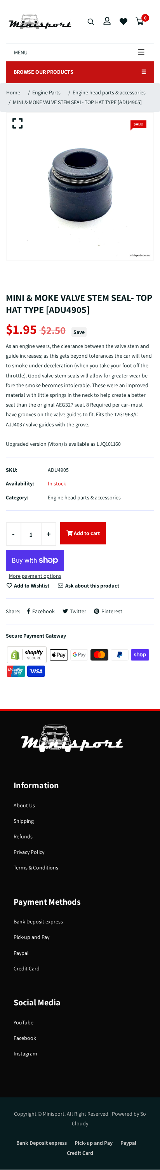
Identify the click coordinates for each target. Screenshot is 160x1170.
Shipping (24, 820)
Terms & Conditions (36, 867)
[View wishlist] (123, 22)
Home (13, 92)
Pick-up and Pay (31, 937)
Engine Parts (46, 92)
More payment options (35, 575)
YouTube (23, 1022)
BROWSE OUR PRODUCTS (80, 71)
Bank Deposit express (38, 921)
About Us (24, 805)
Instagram (25, 1053)
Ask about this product (91, 585)
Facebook (25, 1037)
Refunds (23, 836)
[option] (80, 186)
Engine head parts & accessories (109, 92)
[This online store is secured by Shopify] (27, 654)
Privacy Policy (29, 851)
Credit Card (27, 968)
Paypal (21, 952)
